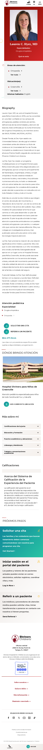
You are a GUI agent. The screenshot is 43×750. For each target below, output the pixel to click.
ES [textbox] (34, 4)
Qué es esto (23, 56)
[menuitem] (21, 682)
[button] (34, 3)
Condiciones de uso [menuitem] (21, 732)
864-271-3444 (9, 338)
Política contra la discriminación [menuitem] (21, 729)
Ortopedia (15, 71)
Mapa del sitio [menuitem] (21, 735)
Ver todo (14, 75)
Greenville (15, 87)
